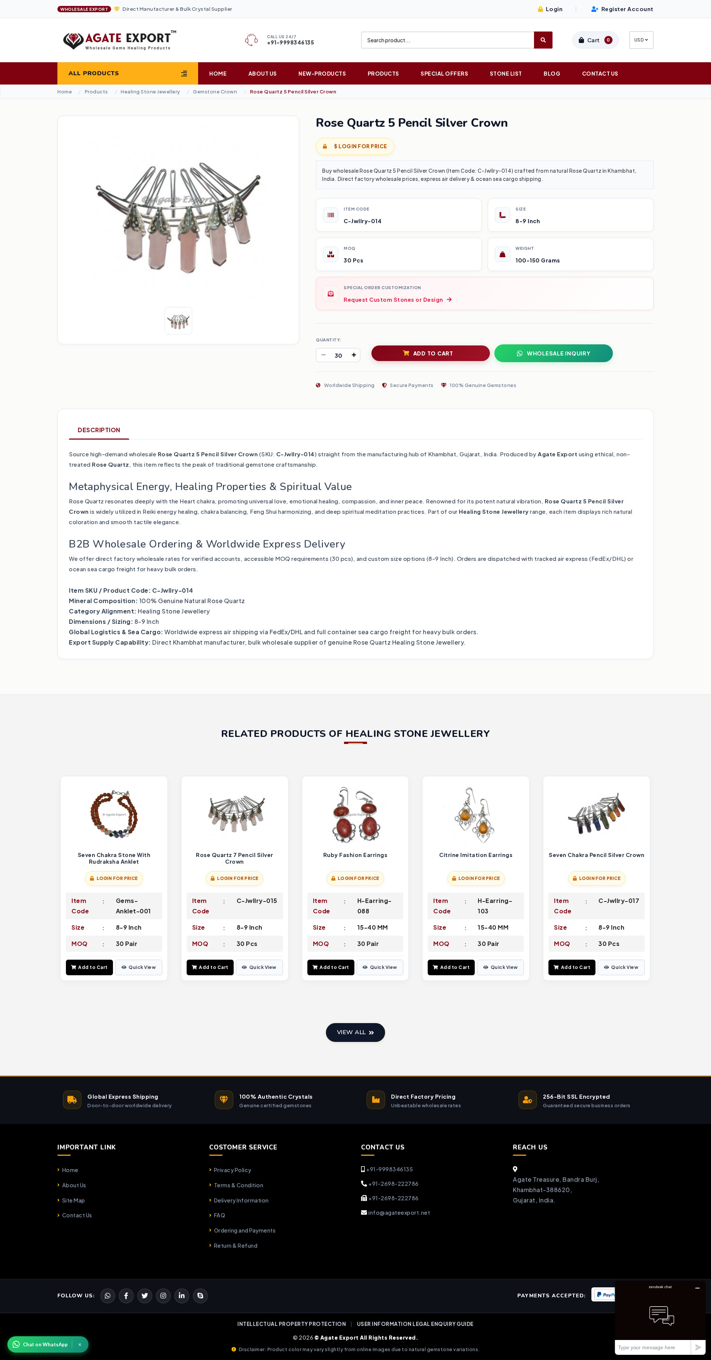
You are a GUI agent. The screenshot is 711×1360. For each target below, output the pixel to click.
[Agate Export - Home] (126, 40)
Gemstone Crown (215, 91)
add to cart (433, 353)
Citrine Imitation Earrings (476, 855)
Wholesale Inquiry (559, 353)
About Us (262, 73)
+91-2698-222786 (393, 1183)
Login (553, 8)
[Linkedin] (181, 1295)
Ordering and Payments (245, 1230)
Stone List (506, 73)
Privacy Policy (232, 1170)
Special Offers (444, 73)
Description (99, 430)
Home (218, 73)
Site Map (73, 1200)
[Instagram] (163, 1295)
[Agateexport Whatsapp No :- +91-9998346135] (107, 1295)
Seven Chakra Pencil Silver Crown (596, 855)
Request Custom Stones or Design (393, 299)
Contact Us (600, 73)
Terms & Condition (238, 1185)
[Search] (543, 40)
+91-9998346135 (389, 1169)
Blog (552, 73)
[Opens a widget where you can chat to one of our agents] (660, 1317)
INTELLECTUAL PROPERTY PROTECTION (291, 1324)
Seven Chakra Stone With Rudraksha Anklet (114, 858)
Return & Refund (235, 1245)
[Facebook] (144, 1295)
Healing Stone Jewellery (150, 91)
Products (383, 73)
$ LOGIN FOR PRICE (360, 146)
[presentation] (63, 879)
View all (351, 1032)
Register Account (627, 8)
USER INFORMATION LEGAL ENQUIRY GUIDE (415, 1324)
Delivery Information (241, 1200)
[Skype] (200, 1295)
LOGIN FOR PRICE (117, 878)
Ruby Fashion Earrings (355, 855)
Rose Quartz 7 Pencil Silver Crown (234, 858)
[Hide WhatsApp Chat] (80, 1344)
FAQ (219, 1215)
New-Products (322, 73)
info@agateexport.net (399, 1212)
